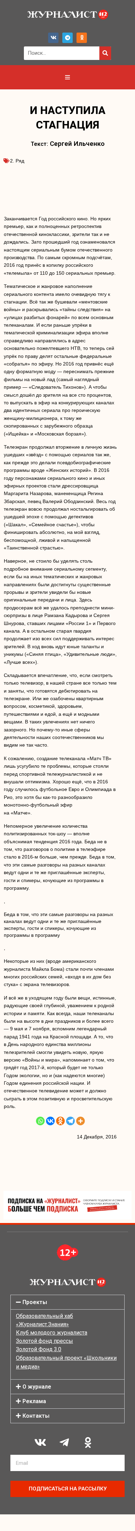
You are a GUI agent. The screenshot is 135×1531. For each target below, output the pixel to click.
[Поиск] (105, 53)
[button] (67, 1302)
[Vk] (53, 38)
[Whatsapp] (40, 1121)
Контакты (36, 1416)
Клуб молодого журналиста (51, 1332)
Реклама (34, 1401)
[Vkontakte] (50, 1121)
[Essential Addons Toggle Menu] (67, 77)
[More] (80, 1121)
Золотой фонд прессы (44, 1341)
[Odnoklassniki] (81, 38)
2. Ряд (17, 161)
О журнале (36, 1386)
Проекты (34, 1302)
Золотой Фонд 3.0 (38, 1349)
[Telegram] (67, 38)
